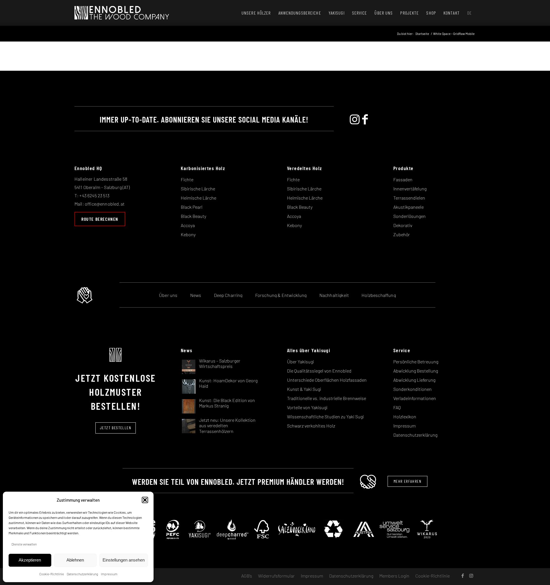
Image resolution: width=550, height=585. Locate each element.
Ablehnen (75, 560)
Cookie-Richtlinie (51, 574)
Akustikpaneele (408, 207)
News (195, 295)
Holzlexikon (404, 416)
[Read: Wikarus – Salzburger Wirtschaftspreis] (189, 366)
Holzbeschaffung (379, 295)
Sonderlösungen (409, 216)
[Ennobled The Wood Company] (121, 13)
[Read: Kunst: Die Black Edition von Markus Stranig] (189, 406)
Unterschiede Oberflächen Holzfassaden (327, 380)
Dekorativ (402, 225)
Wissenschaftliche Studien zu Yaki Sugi (325, 416)
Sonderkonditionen (412, 389)
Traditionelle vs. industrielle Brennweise (326, 398)
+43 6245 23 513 (94, 195)
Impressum (109, 574)
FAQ (397, 407)
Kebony (188, 234)
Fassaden (402, 179)
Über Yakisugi (300, 361)
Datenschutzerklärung (82, 574)
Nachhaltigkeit (334, 295)
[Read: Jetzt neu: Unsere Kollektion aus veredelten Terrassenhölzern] (189, 426)
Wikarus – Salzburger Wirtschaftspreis (219, 363)
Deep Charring (228, 295)
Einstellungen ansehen (124, 560)
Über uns (168, 295)
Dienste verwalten (24, 544)
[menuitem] (256, 13)
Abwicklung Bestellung (415, 370)
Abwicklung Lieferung (414, 380)
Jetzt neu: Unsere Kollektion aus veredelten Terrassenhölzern (227, 425)
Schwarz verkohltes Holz (311, 425)
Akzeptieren (30, 560)
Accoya (188, 225)
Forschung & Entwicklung (281, 295)
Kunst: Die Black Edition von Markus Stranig (227, 402)
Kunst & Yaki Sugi (304, 389)
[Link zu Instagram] (471, 575)
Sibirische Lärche (198, 188)
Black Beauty (193, 216)
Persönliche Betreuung (415, 361)
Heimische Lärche (198, 197)
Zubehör (401, 234)
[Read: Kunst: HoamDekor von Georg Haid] (189, 386)
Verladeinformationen (414, 398)
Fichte (187, 179)
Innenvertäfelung (410, 188)
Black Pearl (192, 207)
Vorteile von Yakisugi (307, 407)
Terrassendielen (409, 197)
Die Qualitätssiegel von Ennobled (319, 370)
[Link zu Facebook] (462, 575)
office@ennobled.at (105, 203)
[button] (145, 500)
